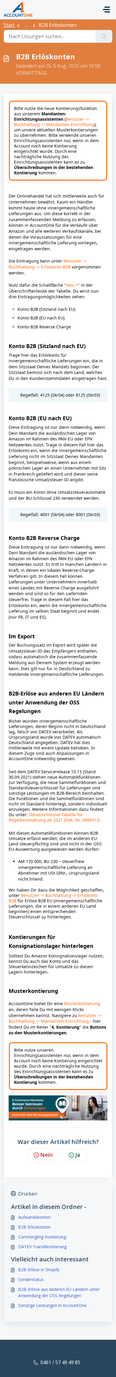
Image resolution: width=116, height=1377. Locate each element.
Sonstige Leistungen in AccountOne (52, 1305)
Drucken (27, 1193)
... (26, 25)
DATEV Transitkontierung (42, 1246)
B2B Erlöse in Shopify (38, 1269)
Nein (46, 1154)
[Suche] (103, 36)
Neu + (72, 285)
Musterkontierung (82, 1003)
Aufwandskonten (34, 1217)
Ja (77, 1154)
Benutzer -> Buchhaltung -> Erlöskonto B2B (48, 264)
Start (9, 25)
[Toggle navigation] (106, 9)
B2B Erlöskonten (34, 1227)
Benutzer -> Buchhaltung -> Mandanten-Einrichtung (54, 121)
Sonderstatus (31, 1279)
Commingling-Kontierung (42, 1237)
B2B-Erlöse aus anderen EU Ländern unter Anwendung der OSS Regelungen (59, 1292)
